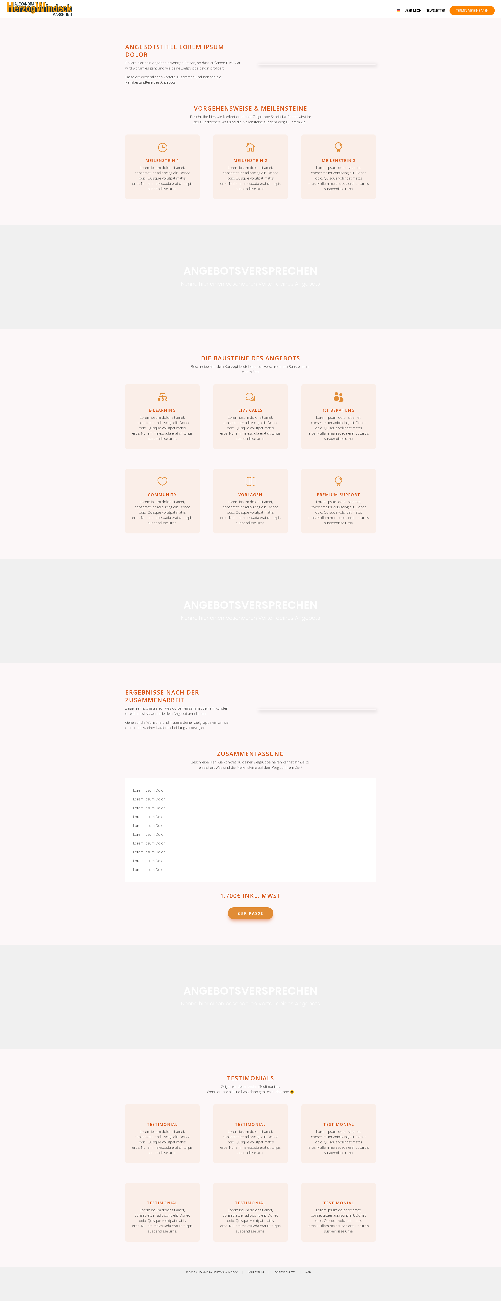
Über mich (413, 11)
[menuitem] (398, 13)
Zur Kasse (251, 913)
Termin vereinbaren (472, 10)
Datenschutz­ (285, 1272)
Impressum (256, 1272)
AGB (308, 1272)
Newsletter (435, 11)
